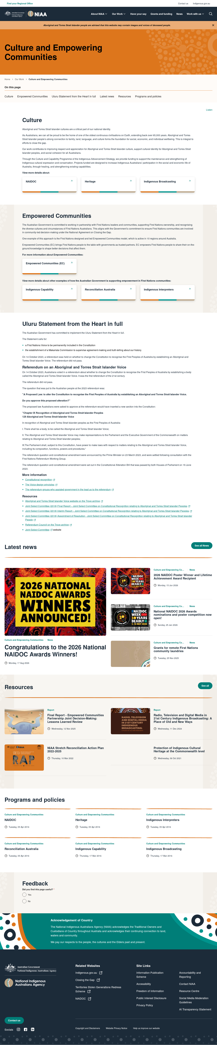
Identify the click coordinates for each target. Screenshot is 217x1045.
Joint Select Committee (37, 529)
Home (7, 79)
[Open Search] (210, 14)
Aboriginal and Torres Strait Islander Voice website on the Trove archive (62, 501)
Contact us (183, 3)
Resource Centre (189, 991)
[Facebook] (25, 1029)
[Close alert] (213, 25)
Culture (9, 96)
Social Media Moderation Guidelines (193, 1000)
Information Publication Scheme (149, 975)
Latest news (107, 96)
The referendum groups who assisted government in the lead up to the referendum (68, 489)
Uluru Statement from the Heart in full (74, 96)
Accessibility (143, 984)
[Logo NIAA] (26, 14)
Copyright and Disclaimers (87, 1028)
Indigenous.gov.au (201, 3)
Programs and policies (148, 96)
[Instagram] (18, 1029)
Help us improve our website (146, 1028)
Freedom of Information (150, 991)
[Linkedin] (32, 1029)
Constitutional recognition (38, 479)
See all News (202, 545)
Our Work (19, 79)
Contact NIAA (187, 984)
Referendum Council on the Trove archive (47, 524)
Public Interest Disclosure (151, 998)
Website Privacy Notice (116, 1028)
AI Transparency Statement (195, 1009)
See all (205, 685)
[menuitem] (99, 14)
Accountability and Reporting (190, 975)
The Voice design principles (39, 484)
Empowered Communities (32, 96)
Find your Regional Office (20, 3)
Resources (124, 96)
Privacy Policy (144, 1005)
